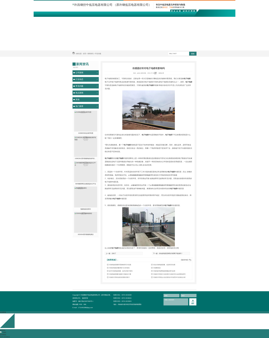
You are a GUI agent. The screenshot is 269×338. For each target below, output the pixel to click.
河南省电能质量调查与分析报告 (119, 268)
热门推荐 (79, 106)
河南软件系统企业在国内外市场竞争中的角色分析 (169, 277)
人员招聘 (178, 18)
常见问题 (98, 53)
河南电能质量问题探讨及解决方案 (120, 274)
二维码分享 (161, 73)
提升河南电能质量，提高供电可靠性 (121, 271)
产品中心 (91, 18)
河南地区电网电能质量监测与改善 (164, 271)
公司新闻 (79, 73)
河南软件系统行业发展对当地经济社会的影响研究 (169, 274)
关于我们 (165, 18)
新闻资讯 (153, 18)
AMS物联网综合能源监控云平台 (85, 184)
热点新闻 (79, 93)
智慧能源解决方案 (109, 18)
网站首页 (78, 18)
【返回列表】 (184, 260)
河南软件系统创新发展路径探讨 (119, 277)
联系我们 (190, 18)
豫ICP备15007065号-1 (85, 301)
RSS (81, 304)
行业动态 (79, 79)
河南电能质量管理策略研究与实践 (120, 265)
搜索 (192, 54)
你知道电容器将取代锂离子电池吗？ (171, 253)
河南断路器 (157, 268)
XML (84, 304)
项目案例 (128, 18)
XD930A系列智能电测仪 (86, 234)
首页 (84, 53)
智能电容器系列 (85, 209)
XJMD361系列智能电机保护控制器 (86, 158)
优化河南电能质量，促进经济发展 (164, 265)
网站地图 (75, 304)
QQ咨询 (2, 330)
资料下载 (140, 18)
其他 (77, 99)
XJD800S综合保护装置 (85, 133)
